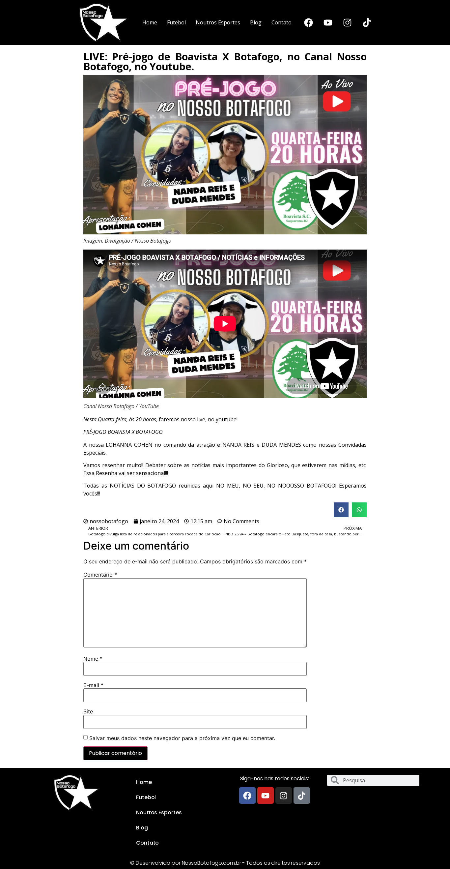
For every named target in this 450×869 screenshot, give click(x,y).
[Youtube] (328, 22)
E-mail (93, 685)
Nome (92, 658)
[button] (341, 509)
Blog (256, 22)
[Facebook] (308, 22)
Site (88, 711)
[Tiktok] (367, 22)
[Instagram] (347, 22)
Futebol (176, 22)
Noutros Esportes (218, 22)
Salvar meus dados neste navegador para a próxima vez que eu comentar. (182, 738)
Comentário (100, 574)
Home (149, 22)
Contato (281, 22)
